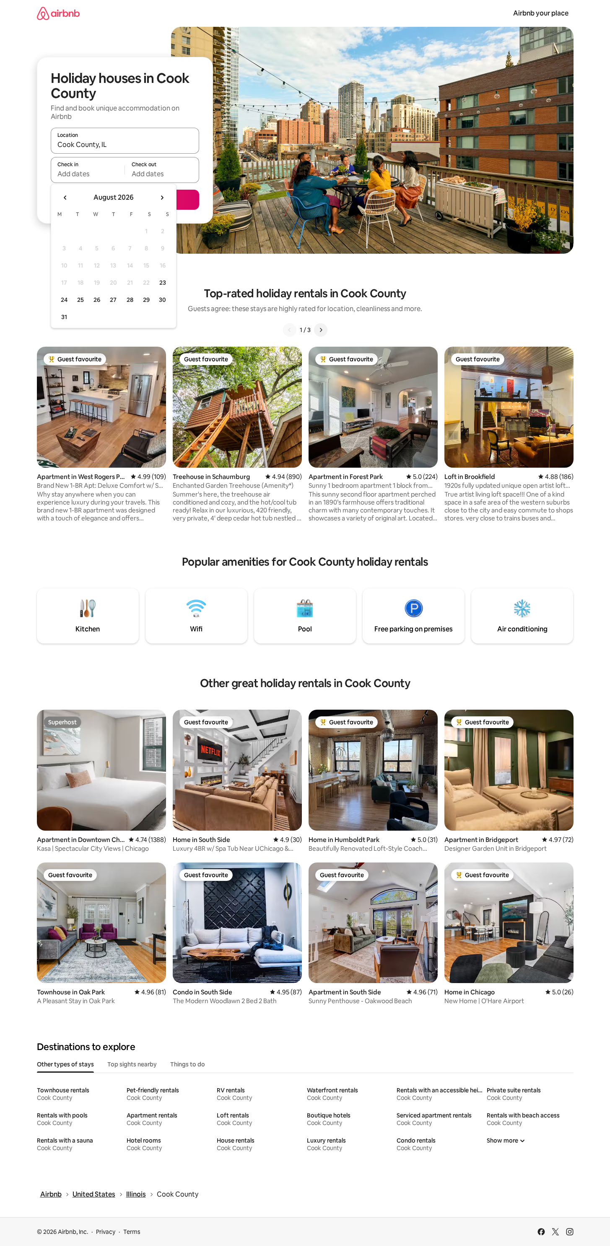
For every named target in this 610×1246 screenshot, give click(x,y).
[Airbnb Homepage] (58, 13)
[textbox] (87, 174)
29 (146, 300)
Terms (131, 1232)
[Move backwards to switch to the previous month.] (65, 197)
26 (96, 300)
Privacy (105, 1232)
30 (162, 300)
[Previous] (289, 330)
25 (80, 300)
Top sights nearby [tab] (132, 1064)
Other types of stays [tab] (65, 1064)
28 (130, 300)
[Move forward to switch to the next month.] (161, 197)
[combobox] (124, 144)
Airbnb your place (540, 13)
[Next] (320, 330)
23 (162, 282)
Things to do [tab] (187, 1064)
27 (113, 300)
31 (64, 317)
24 (64, 300)
